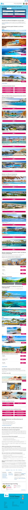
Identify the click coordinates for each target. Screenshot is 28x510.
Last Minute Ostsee (4, 473)
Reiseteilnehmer (16, 12)
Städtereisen (3, 23)
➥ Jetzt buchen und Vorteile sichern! (6, 425)
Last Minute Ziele (23, 473)
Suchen (14, 16)
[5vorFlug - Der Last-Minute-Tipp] (2, 4)
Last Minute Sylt (4, 476)
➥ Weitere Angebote (4, 83)
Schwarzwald (23, 478)
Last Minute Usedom (4, 474)
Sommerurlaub (6, 22)
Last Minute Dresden (10, 474)
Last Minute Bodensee (4, 477)
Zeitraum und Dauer (5, 12)
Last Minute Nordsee (4, 475)
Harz (21, 478)
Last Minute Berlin (10, 473)
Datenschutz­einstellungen (6, 507)
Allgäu (19, 478)
